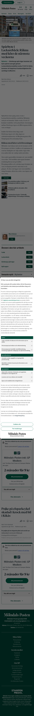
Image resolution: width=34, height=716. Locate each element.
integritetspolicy (19, 415)
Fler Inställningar (17, 428)
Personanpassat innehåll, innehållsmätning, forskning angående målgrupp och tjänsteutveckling (16, 349)
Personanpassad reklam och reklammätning (14, 345)
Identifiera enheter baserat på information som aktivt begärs (14, 363)
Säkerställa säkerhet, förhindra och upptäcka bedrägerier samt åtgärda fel (14, 372)
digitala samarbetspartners (11, 300)
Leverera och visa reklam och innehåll (12, 377)
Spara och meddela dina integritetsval (12, 381)
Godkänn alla (17, 424)
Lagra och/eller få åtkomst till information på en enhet (15, 341)
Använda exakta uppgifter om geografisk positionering (13, 358)
